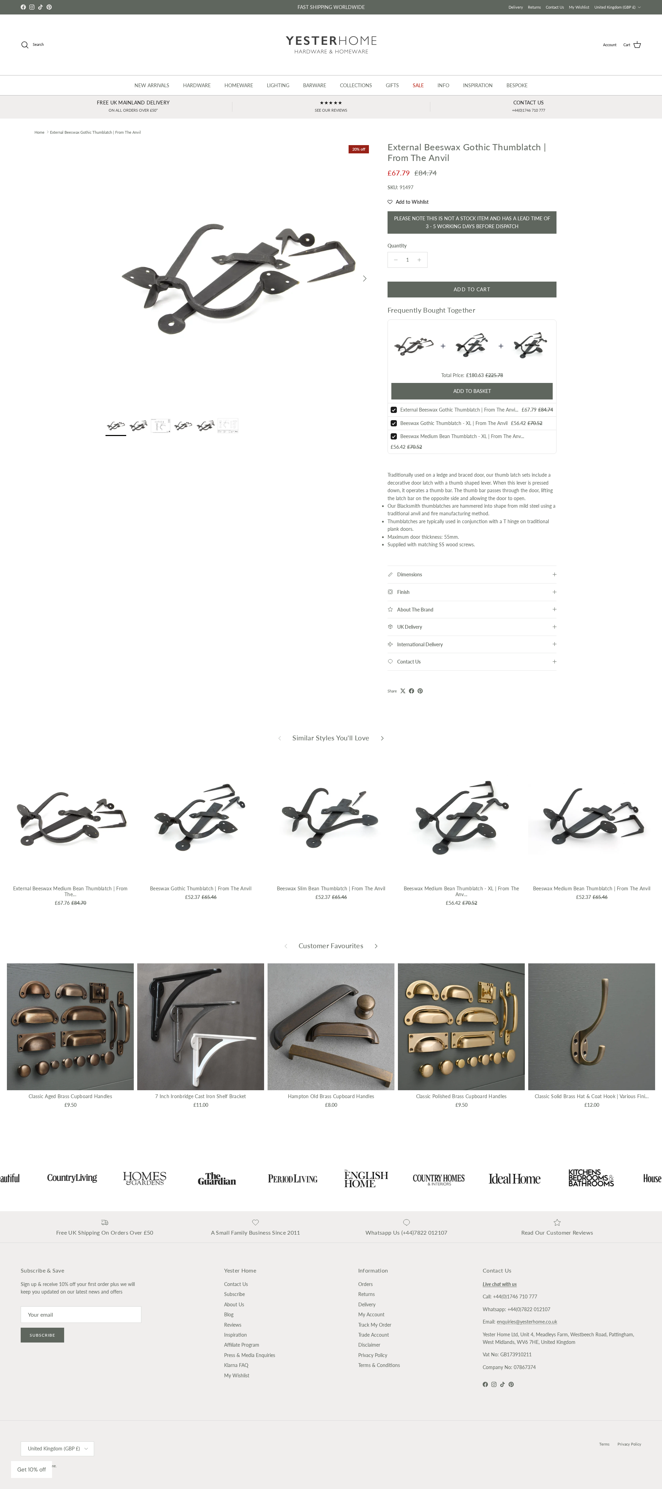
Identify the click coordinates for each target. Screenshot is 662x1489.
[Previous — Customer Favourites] (285, 945)
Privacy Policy (372, 1355)
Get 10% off (31, 1469)
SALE (418, 85)
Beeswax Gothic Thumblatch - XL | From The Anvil (454, 423)
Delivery (516, 7)
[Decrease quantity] (394, 259)
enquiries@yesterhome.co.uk (527, 1322)
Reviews (232, 1325)
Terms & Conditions (379, 1365)
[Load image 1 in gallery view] (239, 275)
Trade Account (373, 1335)
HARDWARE (197, 85)
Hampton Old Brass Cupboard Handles (331, 1096)
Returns (534, 7)
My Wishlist (579, 7)
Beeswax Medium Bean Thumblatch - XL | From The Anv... (462, 436)
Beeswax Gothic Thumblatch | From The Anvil (200, 888)
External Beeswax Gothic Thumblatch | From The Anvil (95, 132)
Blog (228, 1314)
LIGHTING (278, 85)
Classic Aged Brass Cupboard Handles (70, 1096)
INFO (443, 85)
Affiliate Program (241, 1345)
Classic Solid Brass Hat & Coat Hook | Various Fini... (592, 1096)
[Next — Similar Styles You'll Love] (382, 737)
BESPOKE (517, 85)
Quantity (397, 246)
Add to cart (472, 289)
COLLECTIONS (356, 85)
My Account (371, 1314)
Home (39, 132)
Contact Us (555, 7)
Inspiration (235, 1335)
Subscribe (42, 1335)
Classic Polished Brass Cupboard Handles (461, 1096)
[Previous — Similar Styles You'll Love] (279, 737)
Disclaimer (369, 1345)
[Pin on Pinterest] (420, 690)
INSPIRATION (478, 85)
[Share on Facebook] (411, 690)
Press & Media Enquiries (249, 1355)
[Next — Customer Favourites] (376, 945)
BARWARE (314, 85)
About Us (234, 1304)
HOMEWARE (238, 85)
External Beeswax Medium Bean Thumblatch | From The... (70, 891)
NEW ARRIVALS (151, 85)
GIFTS (392, 85)
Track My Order (374, 1325)
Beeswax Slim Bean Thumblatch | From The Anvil (331, 888)
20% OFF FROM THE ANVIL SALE (331, 7)
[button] (408, 202)
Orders (365, 1284)
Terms (604, 1444)
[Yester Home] (331, 44)
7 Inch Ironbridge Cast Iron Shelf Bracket (200, 1096)
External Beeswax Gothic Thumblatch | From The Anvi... (459, 410)
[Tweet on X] (402, 690)
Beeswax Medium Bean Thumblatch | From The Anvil (591, 888)
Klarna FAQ (236, 1365)
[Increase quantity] (421, 259)
